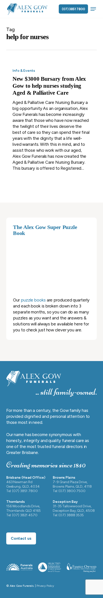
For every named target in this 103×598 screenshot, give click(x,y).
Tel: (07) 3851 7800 (22, 491)
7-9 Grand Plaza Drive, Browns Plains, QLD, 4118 (72, 484)
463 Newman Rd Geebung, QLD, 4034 (23, 484)
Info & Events (23, 71)
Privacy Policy (45, 586)
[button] (93, 8)
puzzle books (33, 300)
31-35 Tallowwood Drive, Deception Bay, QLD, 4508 (74, 508)
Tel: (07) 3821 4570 (22, 515)
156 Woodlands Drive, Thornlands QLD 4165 (23, 508)
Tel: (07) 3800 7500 (69, 491)
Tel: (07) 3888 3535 (68, 515)
